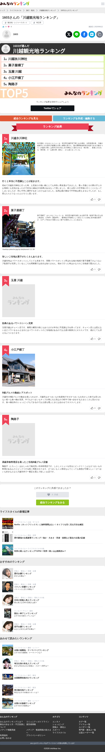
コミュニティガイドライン (37, 722)
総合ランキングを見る (26, 118)
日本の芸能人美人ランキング (26, 600)
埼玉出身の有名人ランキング (26, 663)
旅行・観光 (30, 10)
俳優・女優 (32, 571)
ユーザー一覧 (84, 727)
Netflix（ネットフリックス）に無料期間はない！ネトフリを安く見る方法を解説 (48, 524)
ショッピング (58, 724)
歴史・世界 (32, 535)
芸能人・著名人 (20, 571)
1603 (15, 34)
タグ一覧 (82, 722)
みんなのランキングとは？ (11, 722)
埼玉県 (38, 23)
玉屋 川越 (17, 280)
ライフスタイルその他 (36, 549)
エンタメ (17, 611)
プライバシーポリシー (35, 735)
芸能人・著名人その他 (36, 598)
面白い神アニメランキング (25, 613)
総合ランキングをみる (52, 502)
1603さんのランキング (69, 10)
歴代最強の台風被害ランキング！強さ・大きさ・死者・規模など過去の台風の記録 (49, 538)
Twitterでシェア (52, 108)
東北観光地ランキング (23, 690)
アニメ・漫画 (28, 611)
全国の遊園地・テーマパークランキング (31, 650)
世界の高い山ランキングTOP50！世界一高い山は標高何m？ (40, 551)
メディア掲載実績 (7, 730)
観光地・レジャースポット (17, 23)
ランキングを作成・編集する (79, 118)
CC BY (32, 249)
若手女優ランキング (22, 627)
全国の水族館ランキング (24, 703)
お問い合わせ (5, 738)
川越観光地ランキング (47, 10)
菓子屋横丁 (18, 210)
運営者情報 (31, 724)
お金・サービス (33, 522)
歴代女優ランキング (22, 573)
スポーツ (56, 730)
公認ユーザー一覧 (86, 732)
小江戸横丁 (18, 349)
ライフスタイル (15, 10)
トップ (2, 10)
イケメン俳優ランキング (24, 587)
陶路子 (15, 418)
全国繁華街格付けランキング (26, 678)
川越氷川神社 (19, 138)
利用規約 (4, 735)
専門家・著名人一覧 (87, 730)
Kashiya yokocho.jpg (10, 249)
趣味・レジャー (33, 648)
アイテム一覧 (84, 724)
